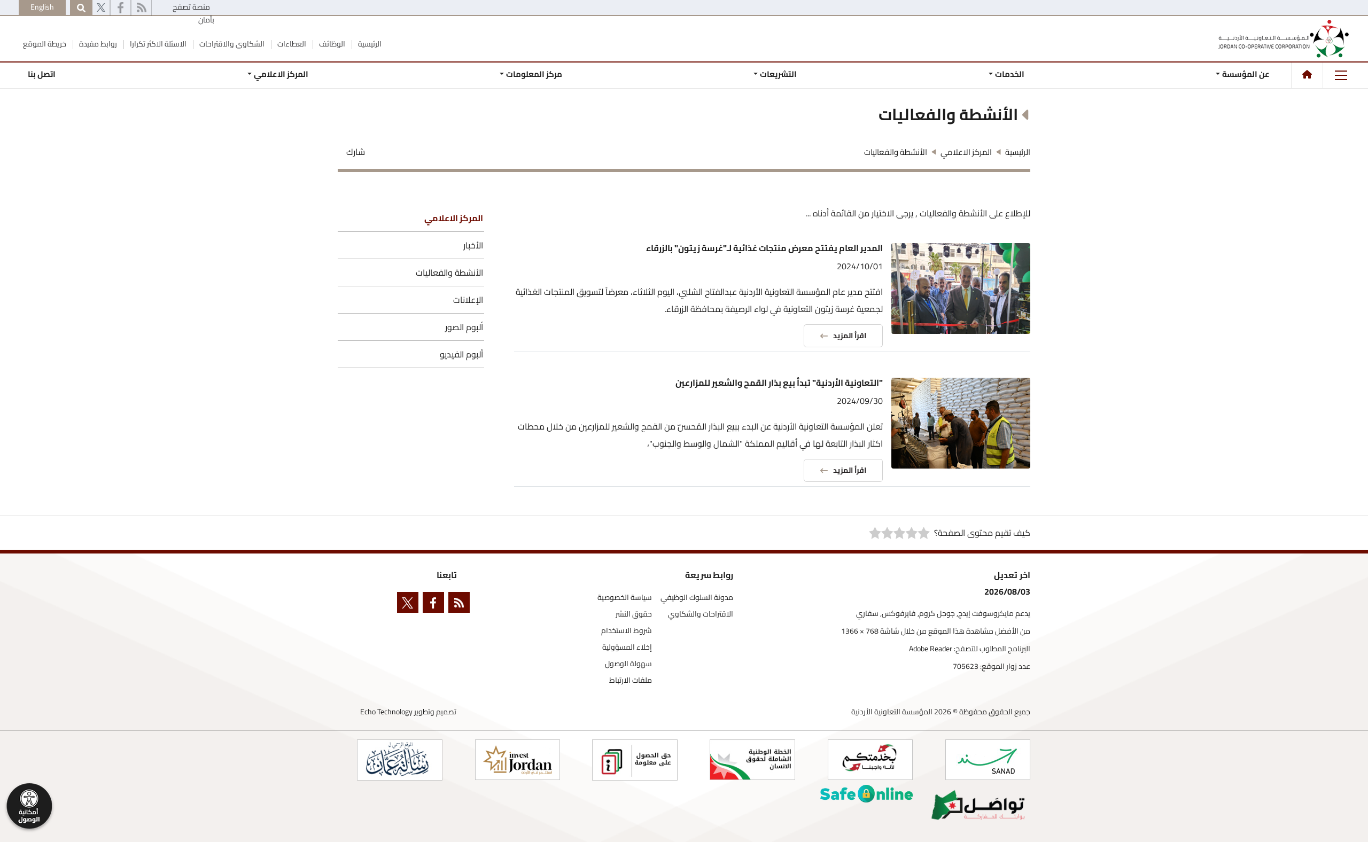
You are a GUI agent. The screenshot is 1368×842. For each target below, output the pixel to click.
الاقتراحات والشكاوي (700, 614)
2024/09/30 (860, 401)
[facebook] (120, 8)
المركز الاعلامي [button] (280, 74)
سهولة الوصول (628, 663)
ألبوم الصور (464, 327)
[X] (101, 8)
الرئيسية (369, 44)
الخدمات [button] (1009, 74)
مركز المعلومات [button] (534, 74)
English (42, 7)
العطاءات (291, 44)
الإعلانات (468, 300)
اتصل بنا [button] (42, 74)
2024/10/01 (860, 266)
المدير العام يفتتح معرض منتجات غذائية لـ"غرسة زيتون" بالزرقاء (764, 248)
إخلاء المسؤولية (627, 647)
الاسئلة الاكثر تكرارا (157, 44)
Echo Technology (386, 712)
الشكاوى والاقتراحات (231, 44)
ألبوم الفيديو (461, 354)
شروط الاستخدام (626, 630)
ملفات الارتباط (630, 680)
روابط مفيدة (97, 44)
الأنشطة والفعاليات (449, 272)
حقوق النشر (634, 614)
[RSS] (141, 8)
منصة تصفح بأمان (193, 13)
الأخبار (473, 245)
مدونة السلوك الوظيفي (696, 597)
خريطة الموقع (44, 44)
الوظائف (331, 44)
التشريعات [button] (778, 74)
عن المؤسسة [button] (1246, 74)
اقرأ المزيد (849, 335)
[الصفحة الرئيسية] (1307, 74)
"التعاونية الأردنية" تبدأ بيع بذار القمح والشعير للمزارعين (779, 383)
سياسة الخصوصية (624, 597)
